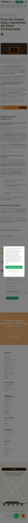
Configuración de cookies (14, 271)
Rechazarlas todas (14, 274)
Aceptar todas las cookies (14, 267)
